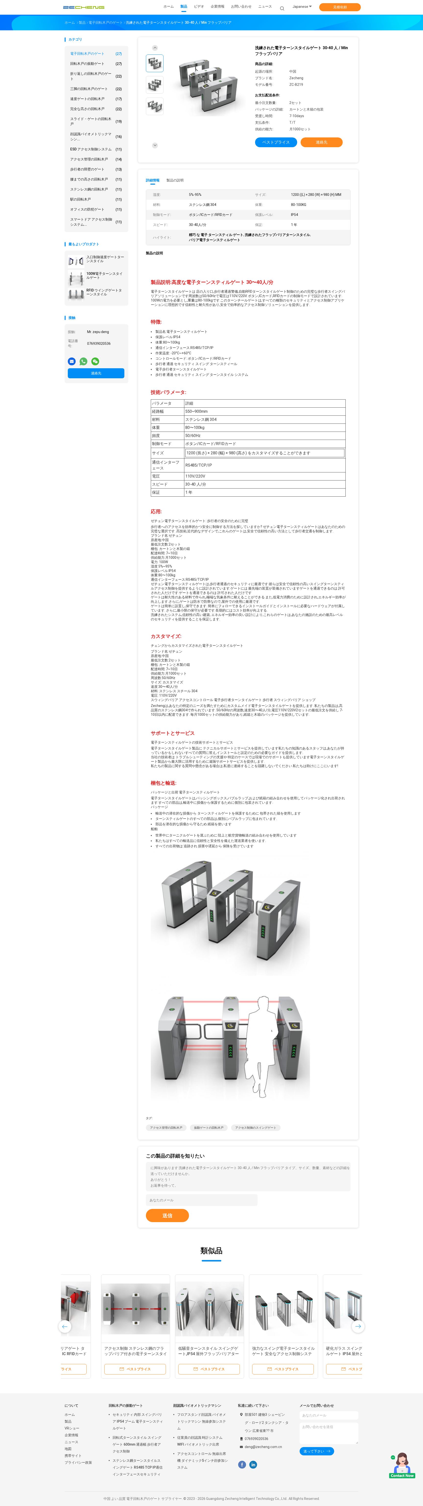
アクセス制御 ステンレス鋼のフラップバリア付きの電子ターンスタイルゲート (99, 1353)
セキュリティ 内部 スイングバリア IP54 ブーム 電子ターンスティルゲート (138, 1421)
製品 (68, 1421)
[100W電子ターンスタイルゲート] (76, 278)
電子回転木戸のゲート (96, 54)
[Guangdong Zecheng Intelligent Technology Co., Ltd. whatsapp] (83, 359)
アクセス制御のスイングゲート (255, 1127)
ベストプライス (276, 142)
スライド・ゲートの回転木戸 (96, 121)
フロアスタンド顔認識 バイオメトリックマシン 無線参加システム (201, 1421)
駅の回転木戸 (96, 199)
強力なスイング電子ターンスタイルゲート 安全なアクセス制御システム (247, 1353)
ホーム (70, 1415)
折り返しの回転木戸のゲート (96, 76)
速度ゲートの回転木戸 (96, 99)
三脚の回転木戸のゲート (96, 89)
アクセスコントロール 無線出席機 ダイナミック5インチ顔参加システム (202, 1460)
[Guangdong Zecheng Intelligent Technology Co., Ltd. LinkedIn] (253, 1465)
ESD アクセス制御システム (96, 149)
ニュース (71, 1442)
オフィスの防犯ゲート (96, 209)
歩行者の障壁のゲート (96, 169)
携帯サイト (73, 1456)
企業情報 (71, 1435)
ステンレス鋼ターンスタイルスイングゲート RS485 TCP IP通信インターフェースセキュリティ (138, 1467)
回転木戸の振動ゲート (96, 64)
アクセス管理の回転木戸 (96, 159)
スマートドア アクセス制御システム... (96, 221)
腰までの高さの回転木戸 (96, 179)
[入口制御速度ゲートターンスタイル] (76, 261)
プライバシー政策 (78, 1462)
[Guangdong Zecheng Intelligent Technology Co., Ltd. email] (72, 359)
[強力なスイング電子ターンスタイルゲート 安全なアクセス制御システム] (247, 1309)
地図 (68, 1449)
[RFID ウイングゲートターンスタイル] (76, 295)
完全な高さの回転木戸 (96, 109)
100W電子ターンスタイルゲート (104, 275)
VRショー (72, 1428)
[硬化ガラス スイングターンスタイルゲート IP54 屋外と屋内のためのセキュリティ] (321, 1309)
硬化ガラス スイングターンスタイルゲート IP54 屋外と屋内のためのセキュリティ (320, 1353)
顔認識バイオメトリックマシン (197, 1405)
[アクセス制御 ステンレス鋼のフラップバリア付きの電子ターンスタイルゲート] (99, 1309)
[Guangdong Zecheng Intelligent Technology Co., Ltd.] (83, 7)
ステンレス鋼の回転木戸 (96, 189)
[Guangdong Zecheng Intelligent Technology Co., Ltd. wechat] (95, 359)
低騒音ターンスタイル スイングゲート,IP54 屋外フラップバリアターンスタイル (172, 1353)
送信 (167, 1215)
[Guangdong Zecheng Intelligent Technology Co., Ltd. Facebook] (242, 1465)
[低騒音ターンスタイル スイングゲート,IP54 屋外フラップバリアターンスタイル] (173, 1309)
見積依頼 (340, 7)
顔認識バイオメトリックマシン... (96, 136)
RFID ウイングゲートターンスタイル (104, 292)
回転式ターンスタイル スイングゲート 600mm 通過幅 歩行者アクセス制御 (137, 1444)
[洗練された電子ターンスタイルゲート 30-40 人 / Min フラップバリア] (207, 86)
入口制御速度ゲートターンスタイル (105, 259)
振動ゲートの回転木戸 (208, 1127)
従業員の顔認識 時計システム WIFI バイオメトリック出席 (200, 1441)
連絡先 (96, 373)
